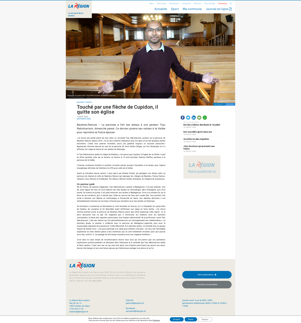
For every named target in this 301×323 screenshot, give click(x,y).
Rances (89, 102)
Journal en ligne (217, 9)
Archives (197, 3)
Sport (175, 9)
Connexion (222, 3)
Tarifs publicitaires (205, 275)
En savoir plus (95, 281)
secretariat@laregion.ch (136, 311)
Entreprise (186, 3)
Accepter (176, 319)
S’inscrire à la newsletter (207, 284)
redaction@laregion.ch (78, 312)
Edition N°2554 (84, 119)
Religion (230, 104)
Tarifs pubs (161, 3)
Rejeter (191, 319)
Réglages (156, 320)
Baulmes (80, 102)
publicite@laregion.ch (135, 303)
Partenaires (174, 3)
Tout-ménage (209, 3)
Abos (151, 3)
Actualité (160, 9)
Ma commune (192, 9)
